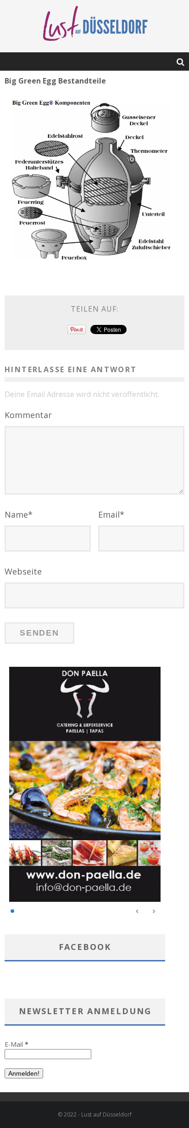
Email (111, 514)
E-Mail (16, 1044)
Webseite (23, 571)
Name (19, 514)
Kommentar (28, 414)
